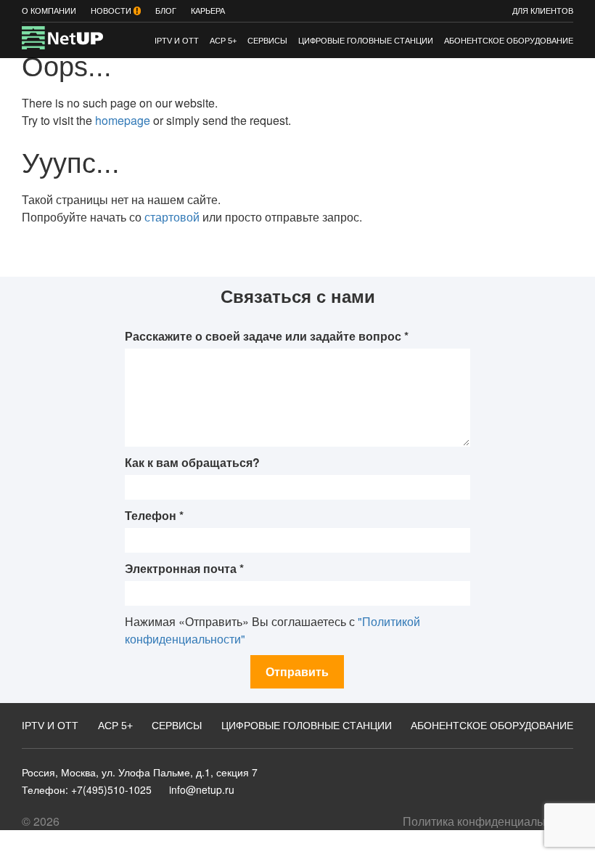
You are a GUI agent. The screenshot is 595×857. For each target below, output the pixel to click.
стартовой (172, 216)
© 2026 (41, 821)
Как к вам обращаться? (192, 462)
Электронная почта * (184, 568)
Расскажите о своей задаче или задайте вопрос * (267, 336)
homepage (122, 120)
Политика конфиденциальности (488, 821)
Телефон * (154, 515)
